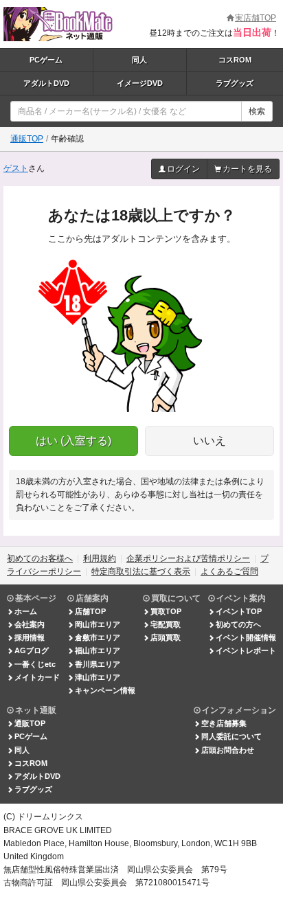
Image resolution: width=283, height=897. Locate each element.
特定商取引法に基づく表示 (140, 571)
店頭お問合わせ (227, 750)
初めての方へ (238, 624)
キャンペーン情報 (105, 690)
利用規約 (99, 558)
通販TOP (26, 139)
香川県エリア (97, 664)
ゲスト (15, 168)
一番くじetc (35, 664)
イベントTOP (239, 611)
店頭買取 (165, 637)
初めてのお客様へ (40, 558)
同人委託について (231, 736)
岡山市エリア (97, 624)
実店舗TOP (255, 18)
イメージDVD (140, 83)
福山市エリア (97, 650)
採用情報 (29, 637)
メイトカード (37, 677)
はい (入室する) (73, 440)
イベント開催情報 (246, 637)
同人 (139, 60)
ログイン (183, 169)
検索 (257, 111)
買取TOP (165, 611)
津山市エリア (97, 677)
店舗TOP (90, 611)
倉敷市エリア (97, 637)
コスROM (234, 60)
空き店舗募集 (224, 723)
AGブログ (31, 650)
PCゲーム (46, 60)
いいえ (209, 440)
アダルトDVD (46, 83)
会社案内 (29, 624)
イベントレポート (246, 650)
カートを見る (247, 169)
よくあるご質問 (229, 571)
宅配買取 (165, 624)
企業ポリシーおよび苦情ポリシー (188, 558)
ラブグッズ (234, 83)
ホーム (25, 611)
